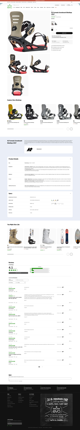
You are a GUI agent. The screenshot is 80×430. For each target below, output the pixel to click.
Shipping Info (9, 397)
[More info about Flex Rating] (33, 203)
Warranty (8, 400)
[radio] (52, 23)
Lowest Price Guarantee (11, 403)
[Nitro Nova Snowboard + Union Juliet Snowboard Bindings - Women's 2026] (32, 236)
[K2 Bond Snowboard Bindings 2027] (15, 112)
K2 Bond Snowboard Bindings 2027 (13, 122)
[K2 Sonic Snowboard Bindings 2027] (65, 112)
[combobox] (24, 5)
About (19, 394)
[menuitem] (14, 7)
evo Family (31, 394)
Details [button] (61, 48)
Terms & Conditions (45, 427)
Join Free (63, 45)
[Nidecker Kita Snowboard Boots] (48, 236)
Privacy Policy (40, 427)
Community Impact (21, 397)
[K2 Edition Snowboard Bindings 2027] (48, 112)
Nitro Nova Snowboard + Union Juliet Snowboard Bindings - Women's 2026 (30, 247)
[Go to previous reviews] (37, 366)
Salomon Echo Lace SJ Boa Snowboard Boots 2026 (15, 247)
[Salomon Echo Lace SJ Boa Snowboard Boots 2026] (15, 236)
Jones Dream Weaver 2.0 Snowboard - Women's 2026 (63, 247)
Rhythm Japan (31, 400)
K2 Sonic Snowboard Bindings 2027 (63, 122)
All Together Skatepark (32, 404)
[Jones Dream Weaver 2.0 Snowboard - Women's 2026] (65, 236)
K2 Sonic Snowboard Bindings (29, 122)
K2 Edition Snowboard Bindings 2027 (46, 122)
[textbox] (40, 378)
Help (8, 394)
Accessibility (50, 427)
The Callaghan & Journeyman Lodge (33, 402)
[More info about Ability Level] (39, 200)
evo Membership (20, 400)
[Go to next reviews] (42, 366)
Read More (50, 298)
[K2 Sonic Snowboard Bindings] (32, 112)
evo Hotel (30, 397)
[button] (39, 268)
